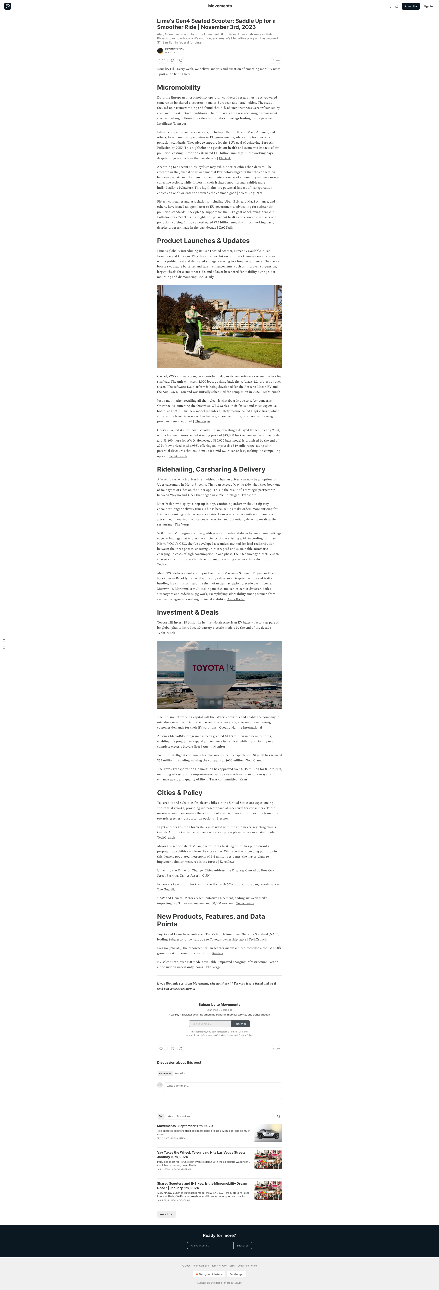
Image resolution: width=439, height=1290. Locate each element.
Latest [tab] (170, 1116)
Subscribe (410, 6)
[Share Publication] (396, 6)
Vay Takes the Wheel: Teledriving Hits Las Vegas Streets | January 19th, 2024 (202, 1155)
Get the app (236, 1274)
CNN (206, 875)
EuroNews (227, 861)
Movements (200, 983)
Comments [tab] (165, 1073)
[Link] (152, 87)
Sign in (428, 6)
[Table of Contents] (3, 645)
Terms (232, 1265)
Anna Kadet (236, 599)
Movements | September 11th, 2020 (185, 1126)
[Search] (389, 6)
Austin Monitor (214, 746)
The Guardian (167, 889)
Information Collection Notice (218, 1035)
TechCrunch (271, 391)
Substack (202, 1282)
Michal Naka (178, 1138)
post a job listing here (175, 74)
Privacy (222, 1265)
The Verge (202, 421)
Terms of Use (236, 1031)
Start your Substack (210, 1274)
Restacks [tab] (180, 1073)
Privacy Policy (245, 1035)
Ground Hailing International (240, 727)
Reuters (217, 953)
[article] (219, 1134)
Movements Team (174, 49)
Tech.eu (162, 564)
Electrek (225, 158)
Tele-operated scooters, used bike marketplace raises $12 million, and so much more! (203, 1132)
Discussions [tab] (183, 1116)
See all (164, 1214)
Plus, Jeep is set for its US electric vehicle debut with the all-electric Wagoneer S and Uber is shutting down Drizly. (203, 1163)
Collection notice (247, 1265)
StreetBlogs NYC (251, 193)
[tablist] (172, 1073)
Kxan (243, 779)
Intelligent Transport (172, 123)
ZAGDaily (226, 227)
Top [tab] (161, 1116)
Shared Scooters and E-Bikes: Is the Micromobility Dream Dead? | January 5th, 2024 (202, 1186)
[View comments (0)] (172, 60)
